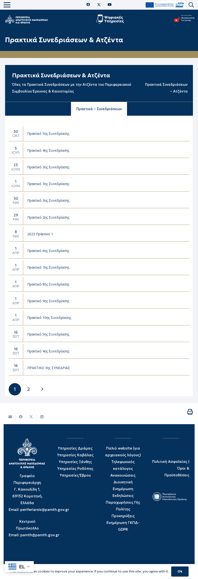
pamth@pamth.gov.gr (39, 535)
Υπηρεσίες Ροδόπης (75, 468)
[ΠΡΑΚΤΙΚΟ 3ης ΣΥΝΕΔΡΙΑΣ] (99, 367)
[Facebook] (88, 5)
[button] (191, 5)
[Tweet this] (31, 416)
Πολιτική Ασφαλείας (169, 461)
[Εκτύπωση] (190, 412)
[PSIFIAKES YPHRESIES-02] (110, 19)
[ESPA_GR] (164, 5)
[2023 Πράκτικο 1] (99, 234)
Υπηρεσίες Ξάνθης (75, 461)
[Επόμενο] (42, 389)
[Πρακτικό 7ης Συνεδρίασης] (99, 267)
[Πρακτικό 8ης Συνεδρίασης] (99, 284)
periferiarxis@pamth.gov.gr (44, 509)
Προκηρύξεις (123, 516)
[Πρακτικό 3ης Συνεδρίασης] (99, 167)
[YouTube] (110, 5)
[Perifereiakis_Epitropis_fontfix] (183, 19)
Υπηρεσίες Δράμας (75, 448)
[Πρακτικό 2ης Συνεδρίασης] (99, 217)
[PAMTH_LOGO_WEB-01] (26, 19)
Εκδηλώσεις (123, 495)
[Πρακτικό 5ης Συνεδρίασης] (99, 133)
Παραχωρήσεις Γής (123, 502)
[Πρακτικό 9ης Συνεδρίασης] (99, 300)
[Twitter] (99, 5)
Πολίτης (123, 509)
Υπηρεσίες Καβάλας (75, 455)
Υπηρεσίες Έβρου (75, 475)
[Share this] (21, 416)
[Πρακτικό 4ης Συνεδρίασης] (99, 150)
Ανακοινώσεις (122, 475)
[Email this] (10, 416)
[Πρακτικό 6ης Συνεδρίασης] (99, 250)
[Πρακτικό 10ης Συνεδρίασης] (99, 317)
